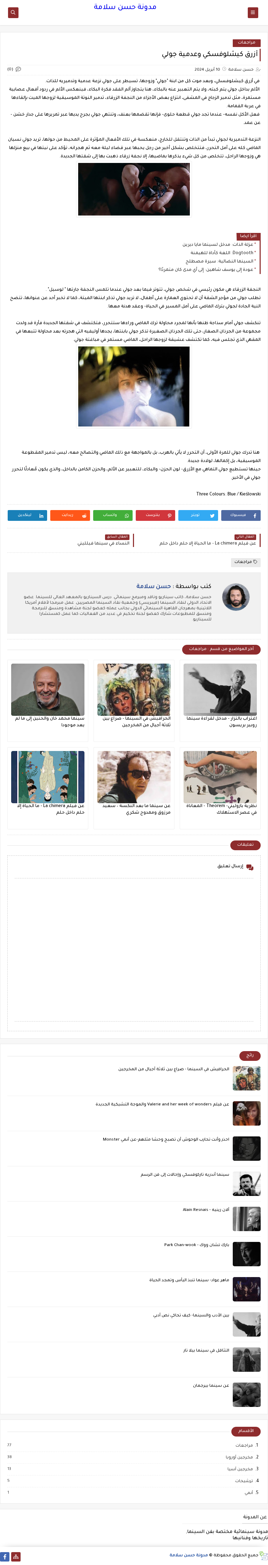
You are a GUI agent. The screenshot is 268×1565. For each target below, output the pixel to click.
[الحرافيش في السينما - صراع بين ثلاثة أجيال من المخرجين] (134, 690)
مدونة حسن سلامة (125, 8)
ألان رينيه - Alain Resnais (206, 1210)
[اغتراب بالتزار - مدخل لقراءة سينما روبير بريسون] (220, 690)
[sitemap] (16, 1557)
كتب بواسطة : (173, 587)
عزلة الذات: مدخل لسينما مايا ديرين (218, 245)
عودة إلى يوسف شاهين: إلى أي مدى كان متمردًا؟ (205, 270)
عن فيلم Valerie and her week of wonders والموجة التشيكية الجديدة (162, 1105)
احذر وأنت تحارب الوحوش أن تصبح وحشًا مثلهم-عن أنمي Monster (166, 1140)
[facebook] (4, 1557)
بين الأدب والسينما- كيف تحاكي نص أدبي (191, 1316)
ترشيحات (243, 1481)
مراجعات (246, 43)
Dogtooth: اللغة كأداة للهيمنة (222, 253)
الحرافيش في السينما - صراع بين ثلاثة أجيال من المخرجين (173, 1069)
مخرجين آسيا (240, 1469)
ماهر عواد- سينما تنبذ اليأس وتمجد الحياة (189, 1280)
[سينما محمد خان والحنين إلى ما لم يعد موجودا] (47, 690)
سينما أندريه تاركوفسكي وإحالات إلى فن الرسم (185, 1175)
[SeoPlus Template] (263, 1555)
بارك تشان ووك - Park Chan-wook (196, 1245)
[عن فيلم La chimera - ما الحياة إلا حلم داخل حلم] (47, 777)
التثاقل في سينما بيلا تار (206, 1351)
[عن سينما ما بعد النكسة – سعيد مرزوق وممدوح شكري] (134, 777)
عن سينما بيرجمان (211, 1386)
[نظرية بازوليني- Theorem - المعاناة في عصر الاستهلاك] (220, 777)
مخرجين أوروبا (239, 1457)
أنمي (248, 1493)
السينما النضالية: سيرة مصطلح (219, 261)
